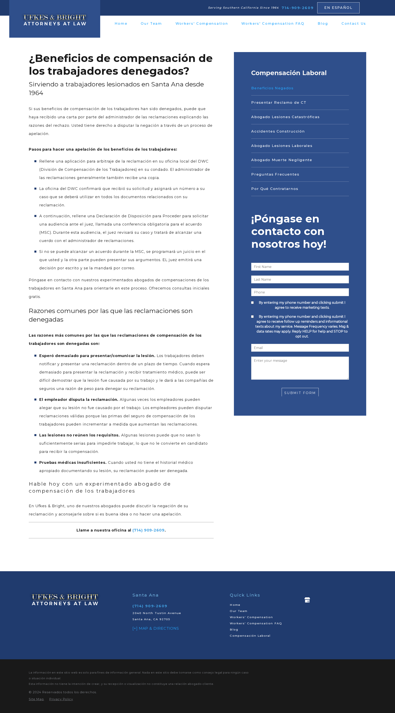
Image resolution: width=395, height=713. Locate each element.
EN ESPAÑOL (338, 8)
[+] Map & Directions (155, 628)
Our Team (238, 611)
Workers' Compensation (251, 617)
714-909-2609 (298, 8)
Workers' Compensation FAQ (256, 623)
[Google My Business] (307, 600)
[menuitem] (124, 23)
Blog (234, 629)
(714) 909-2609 (149, 606)
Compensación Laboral (250, 635)
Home (235, 604)
